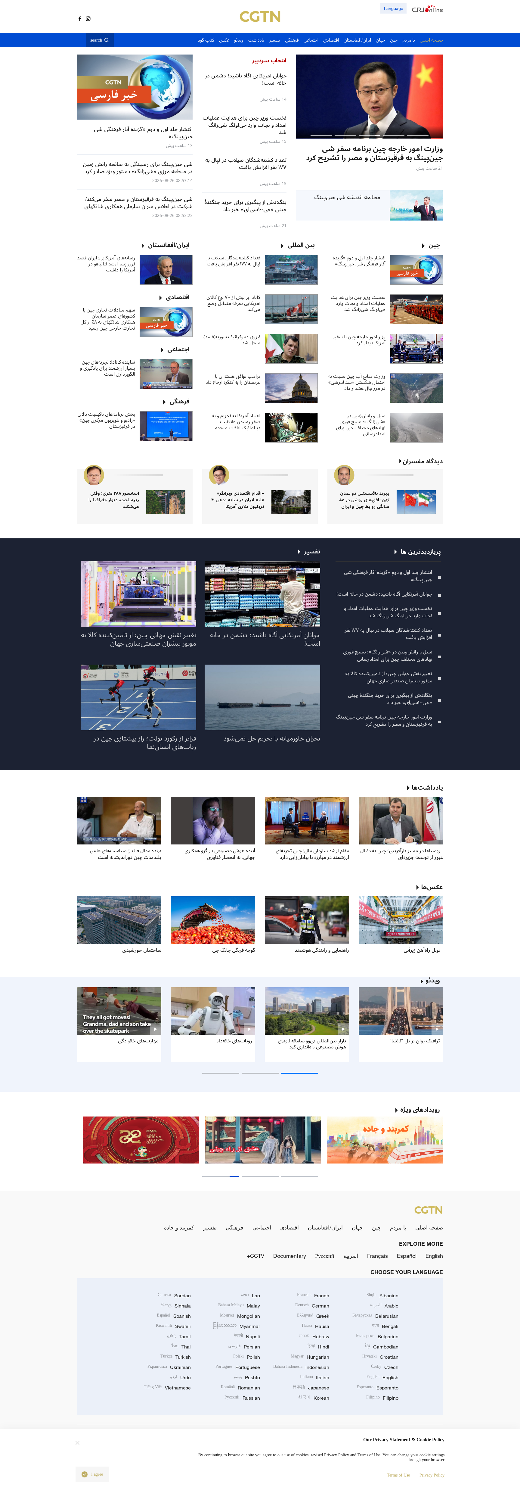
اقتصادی (289, 1227)
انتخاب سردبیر (269, 60)
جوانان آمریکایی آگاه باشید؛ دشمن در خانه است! (384, 594)
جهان (357, 1227)
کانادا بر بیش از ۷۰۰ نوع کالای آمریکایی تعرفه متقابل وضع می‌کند (233, 303)
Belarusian (375, 1316)
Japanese (310, 1388)
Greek (313, 1316)
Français (377, 1255)
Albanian (382, 1295)
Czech (384, 1367)
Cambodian (381, 1347)
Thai (181, 1347)
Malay (239, 1306)
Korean (313, 1398)
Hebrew (314, 1336)
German (312, 1306)
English (434, 1255)
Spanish (174, 1316)
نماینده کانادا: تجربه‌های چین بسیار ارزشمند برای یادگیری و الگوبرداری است (107, 368)
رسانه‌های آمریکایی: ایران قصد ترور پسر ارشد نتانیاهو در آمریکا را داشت (106, 264)
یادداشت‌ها (427, 788)
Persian (244, 1347)
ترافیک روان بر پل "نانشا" (414, 1041)
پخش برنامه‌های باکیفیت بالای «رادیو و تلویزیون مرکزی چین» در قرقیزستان (106, 420)
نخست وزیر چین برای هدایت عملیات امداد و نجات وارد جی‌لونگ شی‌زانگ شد (358, 303)
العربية (350, 1255)
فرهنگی (234, 1227)
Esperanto (377, 1388)
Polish (246, 1357)
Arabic (384, 1306)
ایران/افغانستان (325, 1227)
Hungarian (310, 1357)
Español (406, 1255)
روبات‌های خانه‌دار (234, 1041)
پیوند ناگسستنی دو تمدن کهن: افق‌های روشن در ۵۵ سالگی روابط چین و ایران (364, 500)
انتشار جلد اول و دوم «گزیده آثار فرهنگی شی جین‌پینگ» (359, 261)
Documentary (289, 1255)
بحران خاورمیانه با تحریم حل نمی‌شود (271, 738)
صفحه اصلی (429, 1227)
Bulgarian (377, 1336)
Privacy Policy (431, 1475)
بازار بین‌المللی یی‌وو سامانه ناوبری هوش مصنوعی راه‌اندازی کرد (312, 1044)
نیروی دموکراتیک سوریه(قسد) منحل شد (231, 340)
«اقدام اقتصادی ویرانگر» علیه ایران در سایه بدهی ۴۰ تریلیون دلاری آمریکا (237, 500)
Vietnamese (167, 1388)
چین (376, 1227)
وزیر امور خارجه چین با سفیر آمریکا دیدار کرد (359, 340)
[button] (418, 135)
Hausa (315, 1326)
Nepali (247, 1336)
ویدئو (433, 980)
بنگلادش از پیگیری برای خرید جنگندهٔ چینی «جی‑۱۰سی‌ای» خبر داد (390, 699)
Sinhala (176, 1306)
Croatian (380, 1357)
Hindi (318, 1347)
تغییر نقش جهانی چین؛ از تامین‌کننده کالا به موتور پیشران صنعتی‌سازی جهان (388, 677)
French (313, 1295)
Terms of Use (398, 1475)
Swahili (173, 1326)
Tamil (179, 1336)
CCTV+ (255, 1255)
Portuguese (237, 1367)
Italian (314, 1377)
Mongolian (240, 1316)
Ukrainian (169, 1367)
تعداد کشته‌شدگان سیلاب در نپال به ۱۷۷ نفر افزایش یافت (233, 261)
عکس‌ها (432, 887)
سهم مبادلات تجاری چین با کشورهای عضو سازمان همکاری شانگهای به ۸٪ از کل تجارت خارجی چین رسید (108, 319)
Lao (250, 1295)
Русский (324, 1255)
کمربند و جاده (179, 1227)
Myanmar (236, 1326)
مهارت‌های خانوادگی (138, 1041)
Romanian (240, 1388)
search (96, 40)
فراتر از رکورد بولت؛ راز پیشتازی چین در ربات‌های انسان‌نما (145, 742)
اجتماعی (261, 1227)
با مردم (398, 1227)
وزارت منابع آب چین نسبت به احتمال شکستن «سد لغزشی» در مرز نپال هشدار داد (356, 382)
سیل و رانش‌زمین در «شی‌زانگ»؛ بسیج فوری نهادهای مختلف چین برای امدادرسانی (360, 425)
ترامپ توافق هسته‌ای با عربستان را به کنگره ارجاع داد (233, 379)
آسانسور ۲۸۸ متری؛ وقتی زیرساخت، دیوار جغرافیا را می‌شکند (113, 500)
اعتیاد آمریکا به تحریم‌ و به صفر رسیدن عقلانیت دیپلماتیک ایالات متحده (236, 422)
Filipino (382, 1398)
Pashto (247, 1377)
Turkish (175, 1357)
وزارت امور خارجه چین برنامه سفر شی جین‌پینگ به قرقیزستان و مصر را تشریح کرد (384, 720)
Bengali (385, 1326)
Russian (242, 1398)
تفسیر (210, 1227)
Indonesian (301, 1367)
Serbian (174, 1295)
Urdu (180, 1377)
